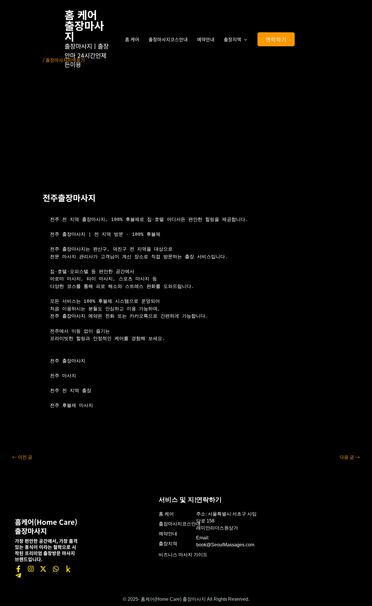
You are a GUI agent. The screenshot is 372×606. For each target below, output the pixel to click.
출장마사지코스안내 (168, 39)
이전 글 (22, 456)
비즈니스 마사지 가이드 (183, 554)
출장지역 (232, 39)
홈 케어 (132, 39)
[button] (244, 39)
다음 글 (350, 456)
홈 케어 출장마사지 (84, 25)
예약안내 (205, 39)
